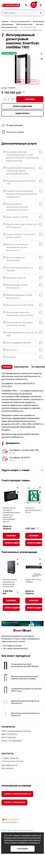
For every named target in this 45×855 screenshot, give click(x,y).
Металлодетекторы (24, 24)
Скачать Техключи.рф (14, 802)
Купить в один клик (22, 106)
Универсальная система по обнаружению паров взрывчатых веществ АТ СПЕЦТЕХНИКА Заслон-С (11, 515)
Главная (5, 21)
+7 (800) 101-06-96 (26, 4)
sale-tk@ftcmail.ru (10, 765)
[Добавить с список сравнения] (18, 487)
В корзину (30, 99)
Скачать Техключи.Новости (17, 794)
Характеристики (21, 367)
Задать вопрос (22, 113)
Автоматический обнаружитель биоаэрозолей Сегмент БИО (10, 583)
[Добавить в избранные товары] (18, 492)
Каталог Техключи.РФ (21, 21)
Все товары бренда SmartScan (15, 648)
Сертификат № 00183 (19, 457)
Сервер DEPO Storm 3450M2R (33, 581)
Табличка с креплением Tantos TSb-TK (33, 510)
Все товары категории (12, 646)
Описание (7, 367)
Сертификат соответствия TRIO (24, 450)
